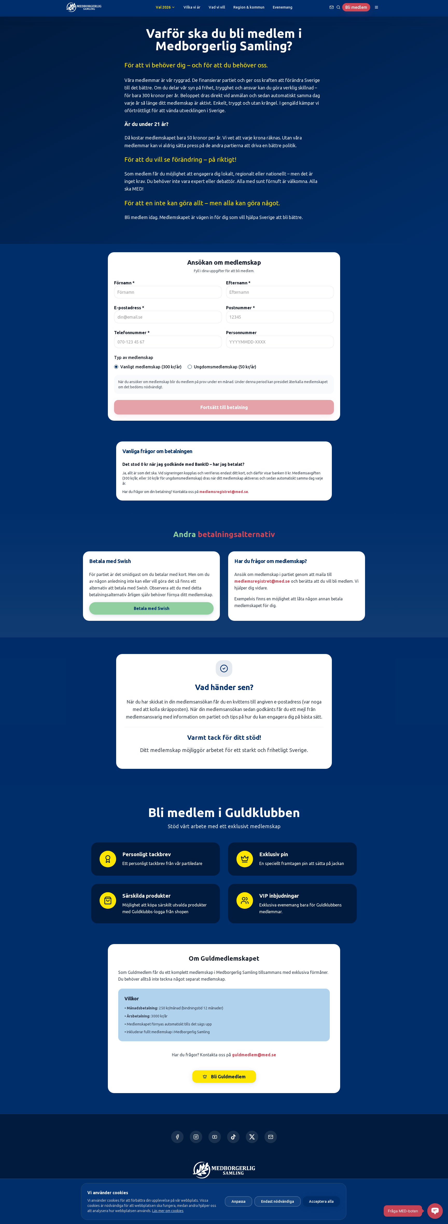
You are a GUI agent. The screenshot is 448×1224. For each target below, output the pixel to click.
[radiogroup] (224, 367)
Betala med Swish (151, 608)
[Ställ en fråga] (331, 7)
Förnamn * (124, 282)
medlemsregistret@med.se (223, 492)
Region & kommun (248, 7)
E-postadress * (129, 307)
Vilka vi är (192, 7)
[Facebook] (177, 1137)
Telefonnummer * (132, 332)
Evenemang (282, 7)
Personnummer (241, 332)
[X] (252, 1137)
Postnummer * (240, 307)
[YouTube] (214, 1137)
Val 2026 (163, 7)
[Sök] (338, 7)
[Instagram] (196, 1137)
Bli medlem (356, 7)
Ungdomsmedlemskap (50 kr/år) (225, 367)
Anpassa (239, 1201)
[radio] (116, 367)
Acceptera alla (321, 1201)
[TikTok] (233, 1137)
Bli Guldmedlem (228, 1076)
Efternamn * (238, 282)
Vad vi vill (217, 7)
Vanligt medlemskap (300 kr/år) (150, 367)
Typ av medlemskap (133, 357)
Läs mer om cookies (168, 1211)
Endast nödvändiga (277, 1201)
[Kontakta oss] (270, 1137)
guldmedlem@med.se (254, 1054)
